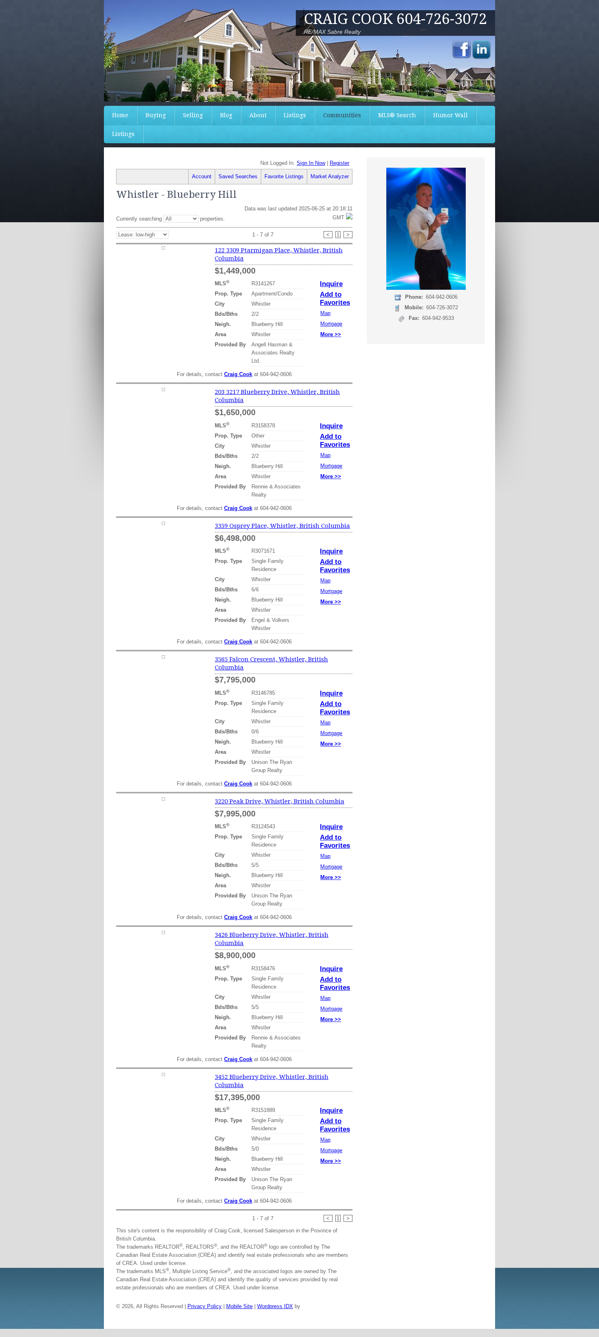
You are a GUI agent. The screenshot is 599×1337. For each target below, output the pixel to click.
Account (201, 176)
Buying (155, 115)
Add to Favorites (335, 298)
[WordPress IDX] (322, 1306)
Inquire (331, 284)
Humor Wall (450, 115)
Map (325, 313)
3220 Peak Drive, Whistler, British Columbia (279, 801)
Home (120, 115)
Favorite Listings (284, 176)
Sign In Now (311, 163)
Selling (193, 115)
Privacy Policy (204, 1306)
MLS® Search (397, 115)
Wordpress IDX (275, 1306)
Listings (295, 115)
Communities (342, 115)
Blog (226, 115)
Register (339, 163)
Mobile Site (239, 1306)
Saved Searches (238, 176)
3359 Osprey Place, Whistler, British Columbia (282, 526)
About (257, 115)
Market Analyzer (330, 176)
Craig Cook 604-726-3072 (395, 19)
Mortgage (331, 324)
